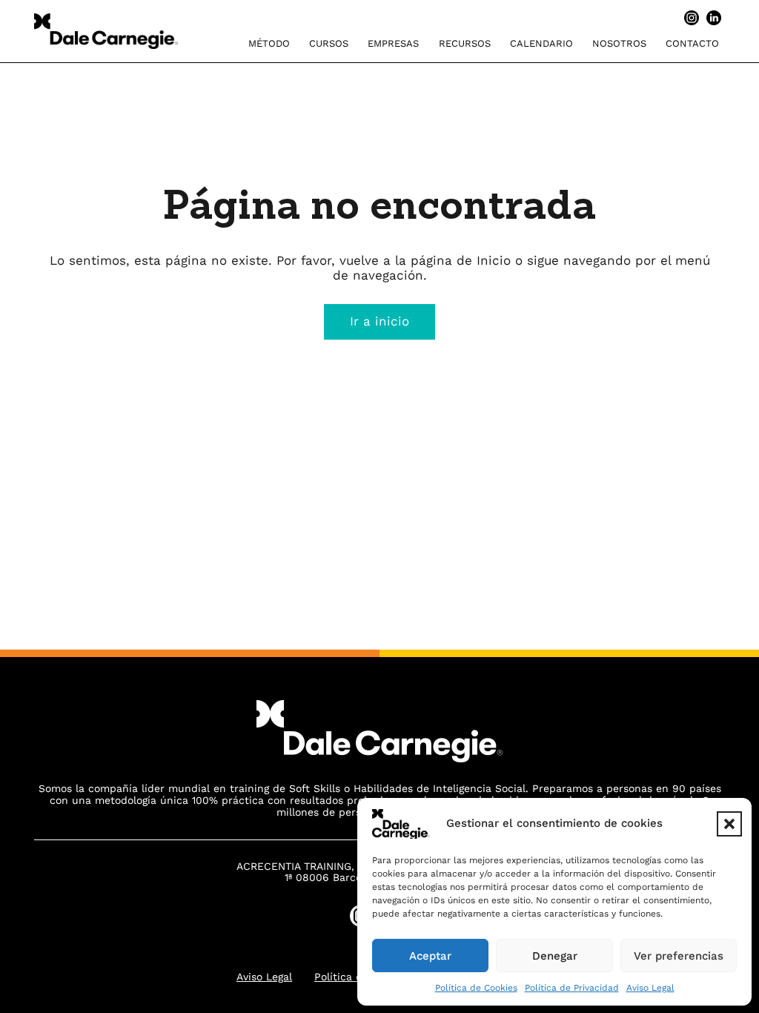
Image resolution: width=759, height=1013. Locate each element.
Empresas (393, 43)
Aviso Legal (650, 988)
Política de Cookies (476, 988)
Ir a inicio (379, 321)
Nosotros (619, 43)
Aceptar (430, 956)
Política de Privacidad (572, 988)
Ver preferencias (678, 956)
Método (269, 43)
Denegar (554, 956)
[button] (729, 823)
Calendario (541, 43)
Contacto (692, 43)
